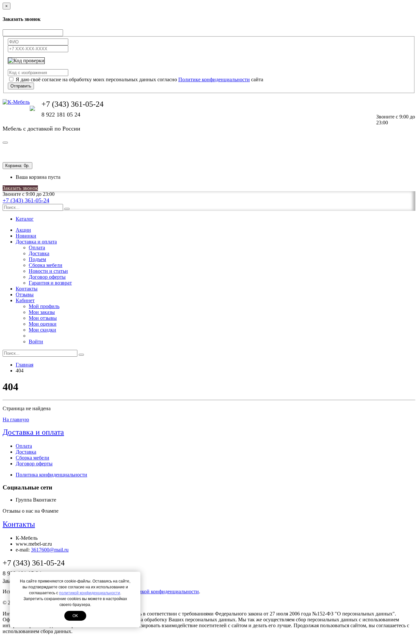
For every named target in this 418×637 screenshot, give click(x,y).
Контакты (27, 288)
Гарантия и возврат (50, 283)
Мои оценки (42, 324)
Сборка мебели (45, 265)
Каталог (25, 219)
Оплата (37, 247)
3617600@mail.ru (50, 549)
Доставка (39, 253)
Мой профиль (44, 306)
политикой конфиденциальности (89, 593)
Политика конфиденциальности (51, 474)
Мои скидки (42, 330)
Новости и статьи (48, 271)
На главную (16, 419)
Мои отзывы (43, 318)
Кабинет (25, 300)
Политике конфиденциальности (214, 79)
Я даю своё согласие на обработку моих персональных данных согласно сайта (139, 79)
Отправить (20, 86)
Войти (36, 341)
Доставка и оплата (36, 241)
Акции (23, 230)
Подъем (37, 259)
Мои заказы (42, 312)
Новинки (26, 236)
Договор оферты (47, 277)
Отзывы (25, 294)
